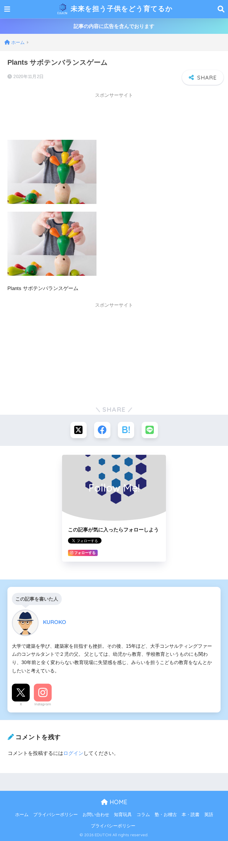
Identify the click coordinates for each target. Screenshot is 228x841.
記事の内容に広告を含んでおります (114, 26)
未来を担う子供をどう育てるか (121, 8)
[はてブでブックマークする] (126, 430)
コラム (143, 814)
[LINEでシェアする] (150, 430)
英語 (208, 814)
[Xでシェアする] (78, 430)
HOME (117, 802)
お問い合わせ (96, 814)
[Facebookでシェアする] (102, 430)
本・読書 (191, 814)
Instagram (42, 704)
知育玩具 (123, 814)
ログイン (73, 753)
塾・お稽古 (166, 814)
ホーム (21, 814)
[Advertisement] (54, 117)
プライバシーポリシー (55, 814)
